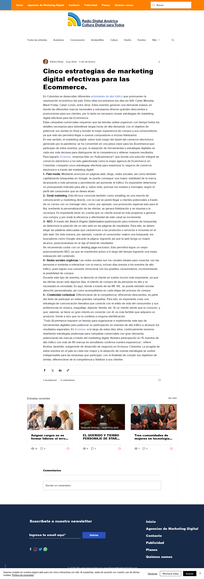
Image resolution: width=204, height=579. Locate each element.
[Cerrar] (200, 573)
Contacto (154, 535)
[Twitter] (40, 549)
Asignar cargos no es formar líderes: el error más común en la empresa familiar (49, 437)
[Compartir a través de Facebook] (44, 370)
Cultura (114, 40)
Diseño (127, 40)
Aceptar (190, 573)
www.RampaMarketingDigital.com (120, 568)
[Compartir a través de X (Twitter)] (52, 370)
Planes (151, 550)
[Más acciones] (159, 62)
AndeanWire (97, 40)
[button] (172, 40)
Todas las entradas (37, 40)
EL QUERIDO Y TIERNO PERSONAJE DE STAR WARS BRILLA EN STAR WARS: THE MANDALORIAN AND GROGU (101, 437)
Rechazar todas (170, 573)
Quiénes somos (159, 557)
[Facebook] (30, 549)
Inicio (151, 521)
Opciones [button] (152, 573)
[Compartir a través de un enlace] (67, 370)
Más (154, 40)
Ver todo (172, 398)
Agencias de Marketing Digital (162, 528)
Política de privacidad (23, 575)
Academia (58, 40)
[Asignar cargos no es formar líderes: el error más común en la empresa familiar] (50, 417)
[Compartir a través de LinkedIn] (60, 370)
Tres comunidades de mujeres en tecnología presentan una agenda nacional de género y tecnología (152, 437)
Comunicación (77, 40)
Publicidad (155, 542)
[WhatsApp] (45, 549)
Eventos (142, 40)
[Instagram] (35, 549)
